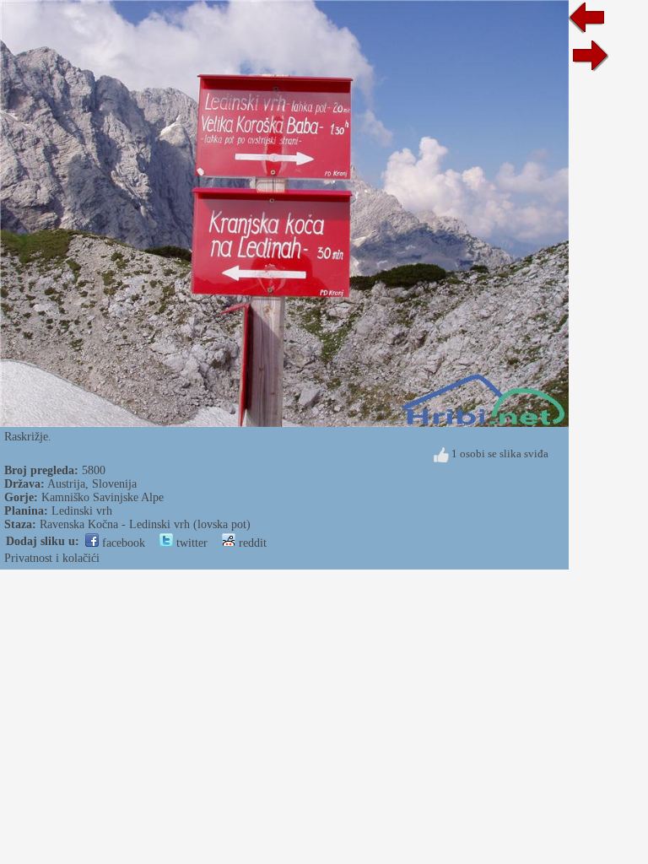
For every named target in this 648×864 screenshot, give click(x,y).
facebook (122, 543)
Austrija (66, 484)
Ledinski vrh (81, 511)
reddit (251, 543)
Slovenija (114, 484)
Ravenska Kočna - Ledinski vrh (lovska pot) (145, 524)
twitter (190, 543)
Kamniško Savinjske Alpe (102, 497)
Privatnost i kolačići (52, 558)
